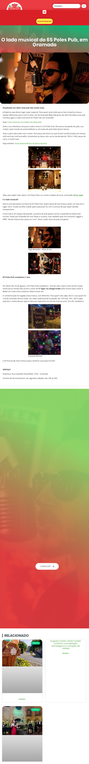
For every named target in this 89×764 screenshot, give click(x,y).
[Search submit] (84, 6)
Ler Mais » (22, 699)
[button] (44, 12)
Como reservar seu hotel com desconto (24, 122)
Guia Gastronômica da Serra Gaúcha (31, 143)
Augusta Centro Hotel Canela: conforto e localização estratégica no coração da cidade (65, 645)
